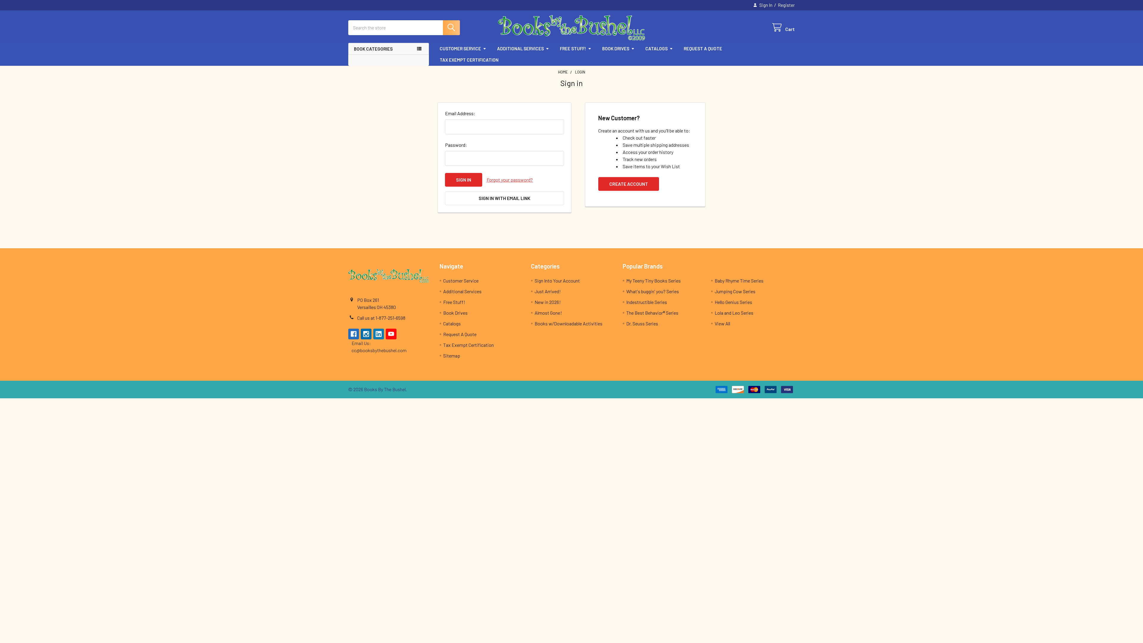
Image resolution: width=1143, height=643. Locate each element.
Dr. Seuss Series (642, 323)
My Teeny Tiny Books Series (653, 280)
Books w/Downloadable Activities (568, 323)
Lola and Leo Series (734, 313)
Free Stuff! (573, 48)
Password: (456, 145)
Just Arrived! (548, 291)
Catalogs (656, 48)
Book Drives (615, 48)
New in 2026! (548, 302)
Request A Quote (703, 48)
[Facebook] (353, 334)
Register (786, 5)
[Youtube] (391, 334)
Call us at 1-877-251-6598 (381, 318)
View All (722, 323)
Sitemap (451, 355)
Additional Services (520, 48)
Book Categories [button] (373, 48)
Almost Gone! (548, 313)
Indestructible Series (646, 302)
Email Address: (460, 113)
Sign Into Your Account (557, 280)
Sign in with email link (504, 198)
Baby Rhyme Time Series (739, 280)
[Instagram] (366, 334)
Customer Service (460, 48)
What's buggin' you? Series (652, 291)
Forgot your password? (510, 179)
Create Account (628, 184)
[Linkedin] (378, 334)
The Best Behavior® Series (652, 313)
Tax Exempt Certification (469, 60)
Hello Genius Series (733, 302)
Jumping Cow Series (735, 291)
